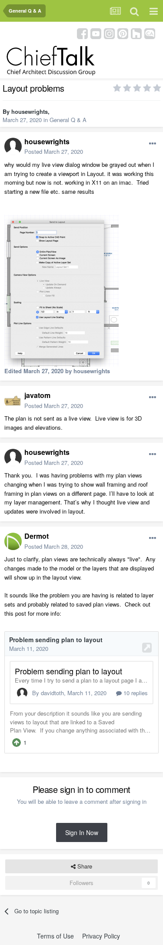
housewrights (29, 111)
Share (84, 866)
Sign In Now (81, 832)
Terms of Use (55, 936)
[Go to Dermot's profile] (13, 541)
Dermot (36, 536)
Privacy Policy (101, 936)
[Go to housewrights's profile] (13, 146)
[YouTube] (95, 32)
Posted (53, 151)
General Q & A (68, 120)
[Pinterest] (122, 32)
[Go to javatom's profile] (13, 400)
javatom (37, 395)
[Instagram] (109, 32)
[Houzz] (136, 32)
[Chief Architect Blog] (149, 32)
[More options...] (152, 144)
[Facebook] (82, 32)
